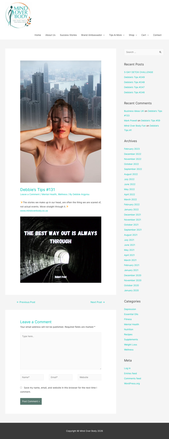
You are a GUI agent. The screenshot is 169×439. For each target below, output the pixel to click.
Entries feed (130, 373)
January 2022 (131, 209)
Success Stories (68, 35)
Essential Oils (131, 314)
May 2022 (129, 189)
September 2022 (133, 169)
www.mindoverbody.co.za (34, 210)
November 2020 (132, 280)
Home (38, 35)
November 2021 (132, 219)
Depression (130, 309)
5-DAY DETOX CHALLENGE (138, 72)
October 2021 (131, 224)
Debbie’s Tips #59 (150, 120)
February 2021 (131, 265)
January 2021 (131, 270)
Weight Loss (130, 344)
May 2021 (129, 250)
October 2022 (131, 164)
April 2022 (129, 194)
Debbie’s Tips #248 (134, 82)
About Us (50, 35)
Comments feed (132, 378)
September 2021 (133, 229)
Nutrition (128, 329)
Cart (143, 35)
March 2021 (130, 260)
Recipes (128, 334)
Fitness (128, 319)
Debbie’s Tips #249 (134, 77)
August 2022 (131, 174)
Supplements (131, 339)
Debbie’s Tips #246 (134, 92)
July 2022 (129, 179)
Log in (127, 368)
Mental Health (49, 194)
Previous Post (26, 302)
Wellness (62, 194)
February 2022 (132, 204)
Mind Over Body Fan (135, 125)
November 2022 (132, 159)
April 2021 (129, 255)
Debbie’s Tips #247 (134, 87)
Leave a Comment (30, 194)
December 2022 (132, 154)
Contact (157, 35)
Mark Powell (130, 120)
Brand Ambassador (91, 35)
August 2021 (130, 235)
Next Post (98, 302)
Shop (131, 35)
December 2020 (132, 275)
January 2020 (131, 290)
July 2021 (129, 240)
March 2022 (130, 199)
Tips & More (115, 35)
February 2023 (132, 149)
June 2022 (129, 184)
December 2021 (132, 214)
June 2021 (129, 245)
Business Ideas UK (134, 111)
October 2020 (131, 285)
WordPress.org (132, 383)
